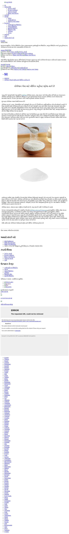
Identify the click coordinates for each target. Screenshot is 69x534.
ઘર (5, 5)
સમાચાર (6, 34)
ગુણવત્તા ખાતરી (12, 12)
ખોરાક (10, 18)
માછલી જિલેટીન (12, 28)
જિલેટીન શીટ (12, 29)
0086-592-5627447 (9, 243)
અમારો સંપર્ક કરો (9, 38)
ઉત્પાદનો (7, 23)
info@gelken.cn (8, 241)
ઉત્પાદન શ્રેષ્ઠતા (13, 10)
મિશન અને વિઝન (13, 13)
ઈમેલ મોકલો (4, 291)
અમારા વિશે (7, 7)
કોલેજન (10, 31)
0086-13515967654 (10, 244)
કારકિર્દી (6, 15)
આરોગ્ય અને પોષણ (13, 21)
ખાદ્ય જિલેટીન (12, 26)
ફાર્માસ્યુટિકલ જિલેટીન (14, 25)
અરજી (6, 16)
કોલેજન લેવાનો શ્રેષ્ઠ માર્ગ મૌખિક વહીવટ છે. (17, 80)
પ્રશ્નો (5, 36)
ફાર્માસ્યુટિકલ (12, 20)
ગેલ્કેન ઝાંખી (12, 8)
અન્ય (9, 33)
